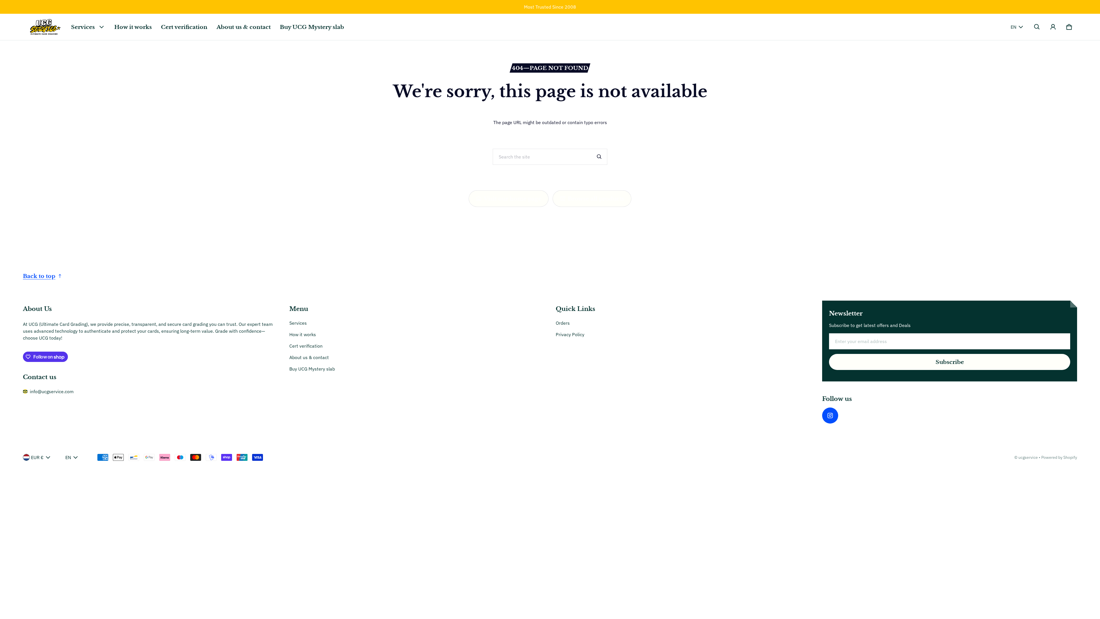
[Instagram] (830, 416)
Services (83, 26)
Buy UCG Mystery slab (312, 26)
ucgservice (1028, 457)
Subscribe (950, 362)
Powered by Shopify (1059, 457)
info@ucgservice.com (52, 391)
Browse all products (596, 198)
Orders (563, 323)
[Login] (1053, 27)
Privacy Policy (570, 334)
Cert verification (184, 26)
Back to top (39, 276)
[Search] (599, 157)
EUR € (37, 457)
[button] (1037, 27)
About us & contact (244, 26)
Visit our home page (512, 198)
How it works (133, 26)
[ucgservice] (45, 27)
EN (1013, 27)
